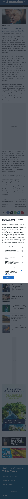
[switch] (22, 251)
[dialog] (14, 249)
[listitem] (14, 247)
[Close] (24, 219)
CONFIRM (8, 277)
